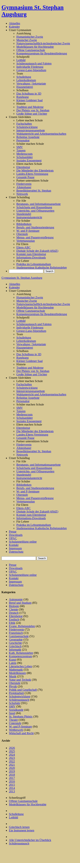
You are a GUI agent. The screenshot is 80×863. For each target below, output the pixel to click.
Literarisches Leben (20, 666)
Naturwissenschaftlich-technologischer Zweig (43, 43)
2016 (12, 781)
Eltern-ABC (23, 247)
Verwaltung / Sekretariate (31, 83)
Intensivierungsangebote (30, 130)
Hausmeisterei (24, 86)
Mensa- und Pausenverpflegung (35, 237)
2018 (12, 774)
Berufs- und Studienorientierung (35, 227)
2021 (12, 764)
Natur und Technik (20, 679)
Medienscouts (24, 153)
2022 (12, 761)
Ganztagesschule (19, 636)
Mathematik (16, 669)
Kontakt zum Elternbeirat (31, 254)
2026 (12, 747)
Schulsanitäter (24, 157)
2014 (12, 788)
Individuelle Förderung (29, 66)
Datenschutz (16, 551)
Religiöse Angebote (27, 137)
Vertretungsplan (25, 240)
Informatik (15, 649)
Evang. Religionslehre (22, 626)
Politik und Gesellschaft (23, 689)
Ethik (12, 622)
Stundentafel (23, 214)
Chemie (13, 609)
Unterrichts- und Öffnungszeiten (35, 210)
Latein (12, 663)
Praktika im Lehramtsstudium (33, 264)
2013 (12, 791)
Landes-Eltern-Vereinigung (32, 173)
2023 (12, 757)
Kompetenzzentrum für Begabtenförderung (41, 53)
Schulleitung (23, 76)
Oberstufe (22, 234)
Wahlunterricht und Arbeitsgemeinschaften (41, 133)
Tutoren (20, 150)
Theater (13, 719)
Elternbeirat (23, 167)
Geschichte (15, 642)
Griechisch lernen (19, 827)
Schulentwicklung (27, 127)
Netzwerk (22, 193)
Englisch (14, 619)
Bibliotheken (23, 224)
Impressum (15, 548)
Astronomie (16, 599)
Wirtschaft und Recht (21, 733)
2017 (12, 778)
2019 (12, 771)
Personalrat (22, 140)
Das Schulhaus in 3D (28, 93)
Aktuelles (14, 23)
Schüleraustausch (19, 699)
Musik (12, 676)
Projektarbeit (16, 693)
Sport (12, 713)
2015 (12, 784)
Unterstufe (15, 723)
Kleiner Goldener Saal (29, 100)
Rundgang (22, 96)
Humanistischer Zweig (29, 36)
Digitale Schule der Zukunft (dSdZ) (37, 250)
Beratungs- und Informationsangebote (38, 204)
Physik (13, 686)
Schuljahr (14, 703)
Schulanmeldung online (23, 541)
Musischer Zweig (26, 40)
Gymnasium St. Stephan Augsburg (21, 277)
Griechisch (15, 646)
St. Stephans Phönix (21, 716)
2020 (12, 768)
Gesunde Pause (25, 177)
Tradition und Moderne (30, 107)
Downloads (16, 534)
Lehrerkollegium (26, 80)
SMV (19, 147)
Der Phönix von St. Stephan (32, 110)
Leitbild (20, 60)
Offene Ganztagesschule (30, 50)
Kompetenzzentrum (20, 656)
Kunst (12, 659)
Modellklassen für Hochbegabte (35, 46)
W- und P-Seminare (27, 230)
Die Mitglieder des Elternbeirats (35, 170)
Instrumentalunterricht (29, 217)
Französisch (16, 632)
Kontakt (13, 545)
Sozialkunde (16, 709)
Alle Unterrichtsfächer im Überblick (30, 840)
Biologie (14, 606)
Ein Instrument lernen (21, 830)
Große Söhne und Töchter (31, 113)
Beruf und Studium (20, 602)
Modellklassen (17, 673)
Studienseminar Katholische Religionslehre (41, 267)
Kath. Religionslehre (21, 652)
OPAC (13, 538)
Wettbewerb (16, 729)
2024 (12, 754)
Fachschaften (24, 123)
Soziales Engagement (28, 160)
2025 (12, 751)
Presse (12, 531)
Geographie (16, 639)
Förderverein (23, 183)
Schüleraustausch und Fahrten (34, 63)
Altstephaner (23, 187)
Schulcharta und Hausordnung (34, 207)
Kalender (14, 26)
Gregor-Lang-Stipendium (31, 70)
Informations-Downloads (31, 257)
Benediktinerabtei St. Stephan (33, 190)
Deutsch (14, 612)
